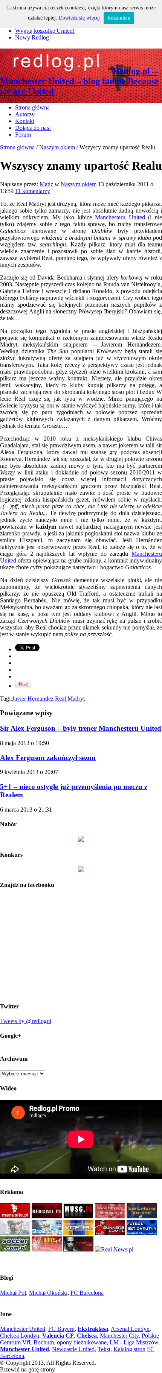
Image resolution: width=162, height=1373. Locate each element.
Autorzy (25, 114)
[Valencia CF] (78, 1233)
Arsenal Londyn (130, 1329)
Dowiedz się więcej (79, 18)
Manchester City (119, 1335)
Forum (23, 134)
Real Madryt (70, 698)
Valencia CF (58, 1335)
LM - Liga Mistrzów (134, 1342)
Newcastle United (73, 1349)
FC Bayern (61, 1329)
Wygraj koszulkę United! (45, 30)
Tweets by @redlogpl (25, 1021)
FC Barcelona (87, 1292)
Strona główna (32, 107)
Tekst (104, 1349)
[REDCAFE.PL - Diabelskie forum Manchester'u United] (47, 1216)
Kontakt (24, 121)
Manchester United (22, 1329)
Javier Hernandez (32, 698)
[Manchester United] (15, 1216)
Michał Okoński (48, 1292)
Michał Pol (13, 1292)
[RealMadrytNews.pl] (114, 1249)
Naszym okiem (57, 147)
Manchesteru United (120, 217)
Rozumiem (118, 18)
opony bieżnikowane (82, 1342)
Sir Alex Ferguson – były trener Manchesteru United (80, 728)
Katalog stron (129, 1349)
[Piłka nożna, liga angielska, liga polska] (15, 1249)
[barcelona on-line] (142, 1216)
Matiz (47, 184)
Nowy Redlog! (33, 37)
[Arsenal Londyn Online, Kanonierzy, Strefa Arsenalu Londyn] (78, 1249)
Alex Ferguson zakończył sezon (48, 758)
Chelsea (87, 1335)
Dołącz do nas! (33, 128)
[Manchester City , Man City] (47, 1233)
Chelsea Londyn (19, 1335)
